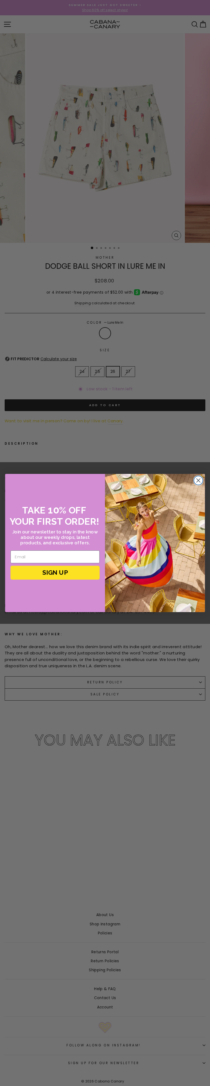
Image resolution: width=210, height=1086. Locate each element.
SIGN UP (55, 572)
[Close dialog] (198, 480)
